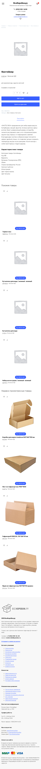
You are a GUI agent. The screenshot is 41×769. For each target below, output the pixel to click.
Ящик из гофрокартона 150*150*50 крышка (17, 586)
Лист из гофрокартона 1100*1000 (14, 487)
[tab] (20, 118)
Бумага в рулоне (10, 666)
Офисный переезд (10, 700)
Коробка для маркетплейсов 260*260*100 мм (18, 437)
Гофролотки (8, 650)
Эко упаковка (9, 696)
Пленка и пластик (12, 25)
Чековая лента (9, 664)
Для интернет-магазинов (12, 689)
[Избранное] (20, 19)
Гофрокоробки (9, 648)
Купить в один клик (20, 104)
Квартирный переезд (11, 698)
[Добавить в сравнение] (27, 93)
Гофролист (8, 657)
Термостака (6, 232)
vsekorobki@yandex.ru (20, 16)
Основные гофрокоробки (12, 652)
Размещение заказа (10, 677)
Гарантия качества (10, 675)
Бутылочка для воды (9, 331)
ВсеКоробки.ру (20, 3)
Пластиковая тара (24, 25)
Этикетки (8, 663)
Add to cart (20, 98)
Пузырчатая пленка (10, 659)
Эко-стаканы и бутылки (14, 113)
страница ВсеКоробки (14, 732)
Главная (3, 25)
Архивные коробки (10, 653)
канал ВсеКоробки (12, 730)
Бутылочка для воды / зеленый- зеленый (17, 281)
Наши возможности (11, 673)
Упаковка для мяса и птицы (13, 691)
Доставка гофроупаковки (12, 680)
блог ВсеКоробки (14, 734)
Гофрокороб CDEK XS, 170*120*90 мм (15, 536)
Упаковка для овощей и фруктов (14, 695)
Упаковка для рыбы (10, 693)
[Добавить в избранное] (23, 93)
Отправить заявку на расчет (10, 641)
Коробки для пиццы (11, 655)
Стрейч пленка (9, 661)
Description (20, 118)
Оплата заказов (9, 679)
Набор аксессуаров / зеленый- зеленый (16, 380)
